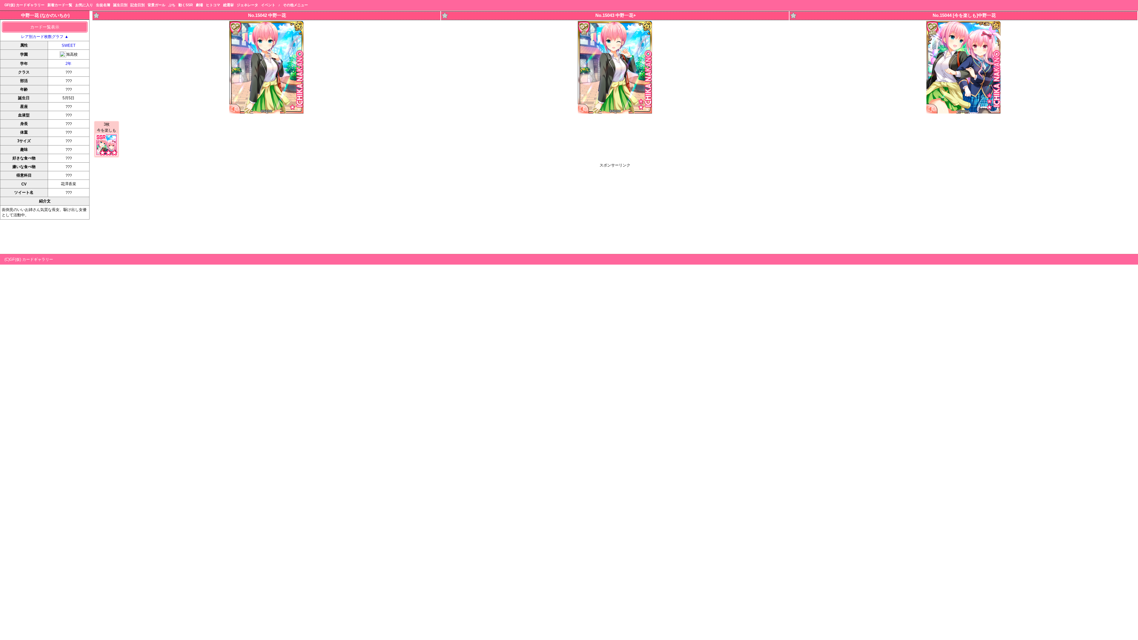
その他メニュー (295, 5)
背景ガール (156, 5)
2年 (68, 63)
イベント (268, 5)
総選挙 (228, 5)
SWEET (69, 45)
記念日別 (137, 5)
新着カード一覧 (59, 5)
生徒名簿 (103, 5)
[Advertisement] (615, 209)
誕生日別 (120, 5)
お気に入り (84, 5)
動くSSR (185, 5)
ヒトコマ (213, 5)
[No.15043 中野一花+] (615, 112)
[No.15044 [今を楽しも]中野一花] (963, 112)
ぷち (171, 5)
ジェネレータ (247, 5)
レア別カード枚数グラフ (44, 36)
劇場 (199, 5)
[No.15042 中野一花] (266, 112)
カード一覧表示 (44, 27)
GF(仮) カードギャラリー (24, 5)
